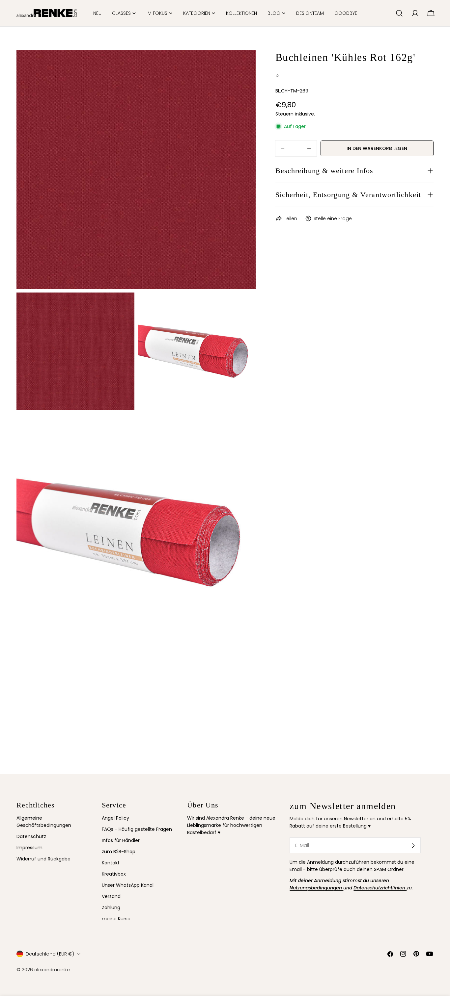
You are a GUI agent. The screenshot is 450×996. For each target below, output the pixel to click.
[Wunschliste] (387, 13)
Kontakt (111, 863)
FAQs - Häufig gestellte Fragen (137, 829)
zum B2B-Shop (118, 852)
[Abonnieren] (413, 846)
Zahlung (111, 908)
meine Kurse (116, 919)
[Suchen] (399, 13)
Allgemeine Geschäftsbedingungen (43, 822)
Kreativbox (114, 874)
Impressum (29, 848)
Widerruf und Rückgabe (43, 859)
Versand (111, 896)
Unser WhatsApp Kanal (128, 885)
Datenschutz (31, 836)
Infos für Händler (121, 840)
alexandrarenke (52, 969)
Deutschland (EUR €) (50, 954)
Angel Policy (115, 818)
